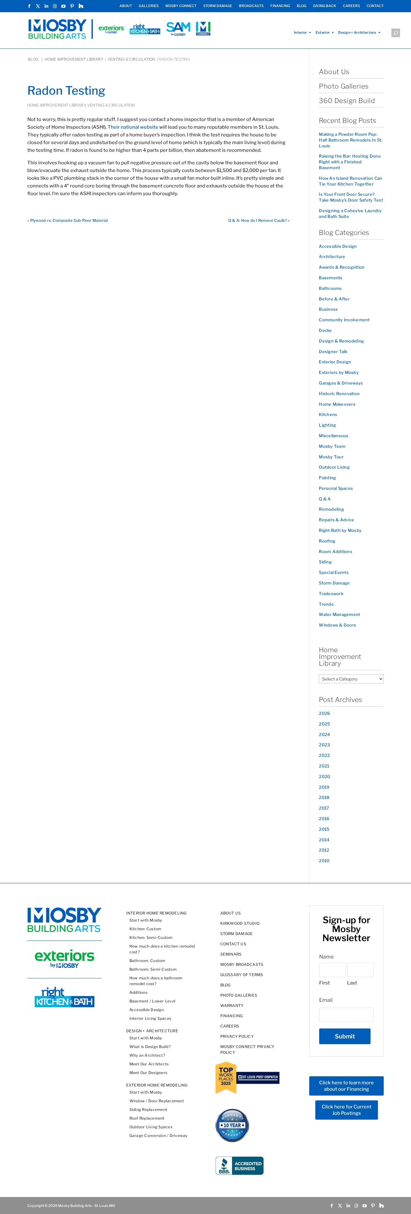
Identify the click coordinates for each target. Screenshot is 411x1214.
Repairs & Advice (336, 519)
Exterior (323, 33)
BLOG (301, 6)
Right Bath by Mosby (340, 530)
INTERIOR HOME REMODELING (156, 913)
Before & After (334, 298)
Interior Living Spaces (150, 1018)
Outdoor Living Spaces (150, 1126)
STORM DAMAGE (217, 6)
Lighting (327, 425)
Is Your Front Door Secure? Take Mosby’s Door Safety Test (351, 197)
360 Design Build (347, 101)
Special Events (334, 572)
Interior (300, 33)
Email (326, 1000)
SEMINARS (231, 954)
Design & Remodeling (341, 340)
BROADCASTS (251, 6)
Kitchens (328, 414)
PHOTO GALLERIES (239, 995)
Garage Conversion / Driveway (158, 1135)
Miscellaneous (333, 435)
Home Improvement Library (74, 59)
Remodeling (331, 509)
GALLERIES (149, 6)
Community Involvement (344, 319)
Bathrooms (330, 288)
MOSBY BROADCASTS (242, 964)
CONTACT (375, 6)
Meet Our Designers (148, 1072)
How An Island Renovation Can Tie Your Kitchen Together (350, 181)
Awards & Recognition (341, 267)
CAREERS (351, 6)
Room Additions (335, 551)
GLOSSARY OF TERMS (241, 974)
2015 (324, 829)
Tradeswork (331, 593)
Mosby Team (332, 446)
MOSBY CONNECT (181, 6)
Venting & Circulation (131, 59)
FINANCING (280, 6)
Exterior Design (335, 361)
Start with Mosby (145, 920)
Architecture (332, 256)
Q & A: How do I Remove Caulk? (257, 220)
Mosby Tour (331, 456)
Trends (326, 604)
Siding (325, 561)
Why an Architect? (147, 1055)
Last (352, 983)
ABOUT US (230, 913)
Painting (327, 477)
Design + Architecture (357, 33)
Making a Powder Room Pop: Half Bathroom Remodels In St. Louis (350, 140)
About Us (334, 72)
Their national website (133, 127)
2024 (324, 734)
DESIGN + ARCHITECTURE (152, 1030)
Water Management (339, 614)
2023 (324, 744)
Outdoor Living (334, 467)
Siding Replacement (148, 1109)
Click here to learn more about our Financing (346, 1086)
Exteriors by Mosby (339, 372)
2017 (324, 808)
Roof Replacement (147, 1118)
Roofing (327, 540)
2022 (324, 755)
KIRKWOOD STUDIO (240, 923)
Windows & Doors (337, 625)
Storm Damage (334, 582)
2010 (324, 860)
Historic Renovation (339, 393)
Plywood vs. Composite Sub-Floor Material (69, 220)
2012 (324, 850)
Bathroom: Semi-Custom (153, 969)
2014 (324, 839)
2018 (324, 797)
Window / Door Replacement (156, 1100)
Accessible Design (338, 246)
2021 (324, 765)
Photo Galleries (344, 86)
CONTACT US (233, 943)
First (324, 983)
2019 (324, 787)
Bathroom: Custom (147, 960)
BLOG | (35, 59)
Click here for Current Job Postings (347, 1110)
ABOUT (125, 6)
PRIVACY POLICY (237, 1036)
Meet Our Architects (149, 1064)
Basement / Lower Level (152, 1001)
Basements (330, 277)
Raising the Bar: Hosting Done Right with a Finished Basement (350, 161)
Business (328, 309)
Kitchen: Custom (145, 928)
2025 (324, 723)
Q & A (325, 498)
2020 (324, 776)
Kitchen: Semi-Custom (151, 937)
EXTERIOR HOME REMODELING (157, 1085)
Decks (325, 330)
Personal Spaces (336, 488)
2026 (324, 713)
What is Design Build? (150, 1046)
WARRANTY (232, 1005)
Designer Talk (333, 351)
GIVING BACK (324, 6)
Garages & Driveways (341, 383)
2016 (324, 818)
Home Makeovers (337, 404)
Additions (138, 992)
